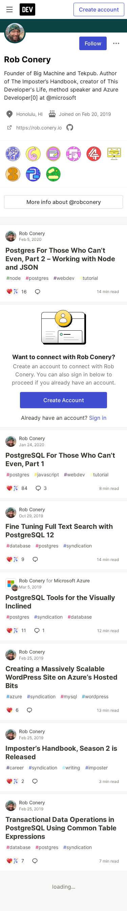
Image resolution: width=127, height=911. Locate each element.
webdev (64, 278)
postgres (37, 278)
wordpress (95, 696)
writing (71, 767)
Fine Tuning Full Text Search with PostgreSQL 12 (59, 530)
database (18, 545)
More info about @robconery (63, 202)
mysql (69, 696)
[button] (12, 153)
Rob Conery (32, 233)
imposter (96, 767)
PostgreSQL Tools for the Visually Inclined (60, 602)
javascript (46, 474)
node (13, 278)
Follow (93, 43)
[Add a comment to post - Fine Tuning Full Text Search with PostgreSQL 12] (36, 559)
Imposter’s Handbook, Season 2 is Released (61, 752)
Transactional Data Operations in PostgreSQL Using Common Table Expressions (61, 828)
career (15, 767)
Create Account (63, 400)
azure (14, 696)
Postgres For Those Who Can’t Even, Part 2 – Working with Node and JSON (60, 258)
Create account (99, 9)
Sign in (97, 417)
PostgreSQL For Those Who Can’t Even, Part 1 (60, 459)
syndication (77, 545)
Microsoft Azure (72, 580)
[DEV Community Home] (27, 9)
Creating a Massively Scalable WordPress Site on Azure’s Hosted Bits (61, 677)
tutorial (89, 278)
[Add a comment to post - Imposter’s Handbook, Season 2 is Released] (36, 781)
